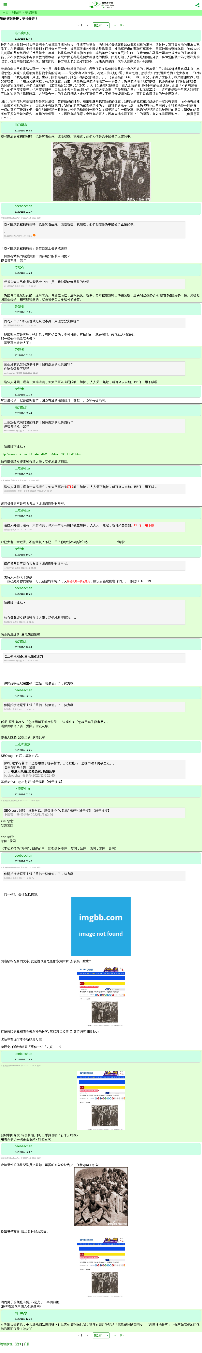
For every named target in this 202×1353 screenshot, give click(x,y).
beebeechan (23, 206)
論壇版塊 (6, 1344)
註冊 (27, 1344)
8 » (122, 25)
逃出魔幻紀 (22, 33)
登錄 (18, 1344)
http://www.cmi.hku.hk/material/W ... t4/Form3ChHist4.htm (40, 454)
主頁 (5, 12)
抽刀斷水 (21, 125)
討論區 (17, 12)
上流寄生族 (22, 468)
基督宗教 (31, 12)
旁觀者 (19, 267)
